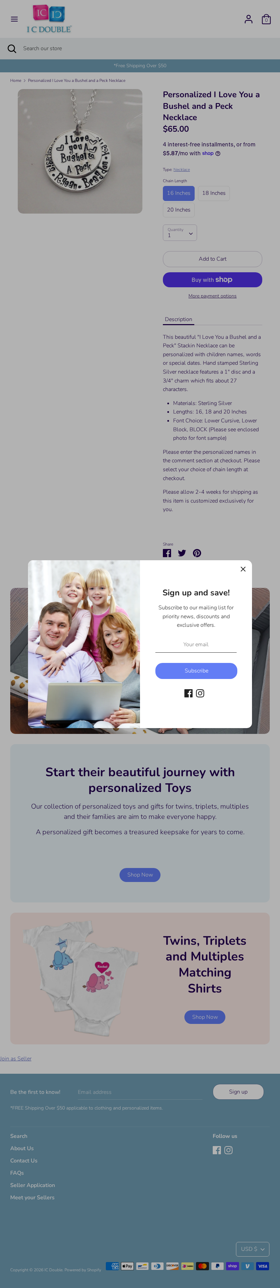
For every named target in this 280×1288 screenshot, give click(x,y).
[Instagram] (200, 693)
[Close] (243, 569)
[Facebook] (188, 693)
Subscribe (196, 671)
